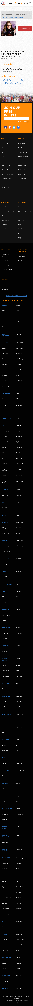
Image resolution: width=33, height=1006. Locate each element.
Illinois (5, 522)
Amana (18, 502)
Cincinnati (5, 763)
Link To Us (21, 229)
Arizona (5, 305)
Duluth (18, 627)
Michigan (5, 609)
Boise (17, 515)
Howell (18, 615)
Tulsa (3, 776)
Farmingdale (19, 701)
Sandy (4, 927)
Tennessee (6, 858)
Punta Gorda (19, 463)
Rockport (18, 908)
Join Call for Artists (7, 229)
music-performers (23, 156)
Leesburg (4, 447)
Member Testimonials (24, 211)
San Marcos (19, 914)
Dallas (3, 892)
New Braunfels (6, 908)
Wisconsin (6, 976)
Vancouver (19, 334)
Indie (3, 183)
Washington (6, 958)
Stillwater (4, 638)
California (6, 343)
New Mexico (6, 714)
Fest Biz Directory (7, 261)
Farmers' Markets (7, 178)
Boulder (4, 399)
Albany (18, 739)
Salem (17, 801)
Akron (17, 758)
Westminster (5, 602)
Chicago (4, 528)
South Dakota (5, 850)
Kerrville (4, 903)
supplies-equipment (24, 161)
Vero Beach (19, 476)
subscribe (22, 122)
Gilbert (18, 305)
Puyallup (18, 963)
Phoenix (18, 310)
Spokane (18, 968)
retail (20, 147)
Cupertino (5, 348)
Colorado (6, 393)
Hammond (19, 571)
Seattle (4, 968)
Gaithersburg (19, 597)
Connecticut (7, 418)
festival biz (5, 250)
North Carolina (5, 659)
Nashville (18, 869)
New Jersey (6, 696)
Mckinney (18, 903)
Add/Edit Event (6, 207)
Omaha (4, 689)
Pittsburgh (5, 819)
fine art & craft (22, 165)
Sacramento (5, 370)
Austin (17, 876)
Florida (5, 425)
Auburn (18, 958)
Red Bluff (4, 364)
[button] (15, 81)
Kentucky (5, 559)
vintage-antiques (23, 152)
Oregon (5, 796)
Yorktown (18, 950)
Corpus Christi (20, 887)
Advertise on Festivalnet (5, 255)
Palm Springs (19, 359)
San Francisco (20, 375)
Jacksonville (5, 442)
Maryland (5, 591)
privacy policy (12, 1003)
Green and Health (7, 165)
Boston (18, 584)
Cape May (19, 696)
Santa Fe (4, 720)
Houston (18, 898)
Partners (20, 224)
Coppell (4, 887)
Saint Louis (5, 651)
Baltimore (5, 597)
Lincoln (18, 683)
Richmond (19, 945)
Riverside (18, 364)
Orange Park (19, 458)
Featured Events (6, 187)
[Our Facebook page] (5, 127)
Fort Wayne (5, 546)
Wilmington (19, 676)
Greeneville (5, 863)
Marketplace (22, 138)
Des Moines (5, 508)
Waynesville (5, 676)
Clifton (4, 701)
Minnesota (6, 627)
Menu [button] (24, 28)
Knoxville (18, 863)
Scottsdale (19, 316)
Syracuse (18, 750)
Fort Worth (19, 892)
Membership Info (23, 207)
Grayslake (19, 528)
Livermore (5, 353)
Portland (4, 801)
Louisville (4, 564)
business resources (24, 170)
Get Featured (5, 220)
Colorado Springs (18, 399)
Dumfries (4, 939)
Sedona (4, 321)
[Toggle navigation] (30, 3)
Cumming (5, 495)
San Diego (5, 375)
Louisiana (5, 571)
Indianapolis (19, 546)
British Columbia (5, 335)
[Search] (27, 3)
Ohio (4, 758)
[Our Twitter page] (14, 127)
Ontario (5, 783)
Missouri (5, 646)
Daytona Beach (6, 431)
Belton (4, 881)
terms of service (9, 1000)
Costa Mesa (19, 343)
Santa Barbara (6, 386)
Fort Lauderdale (20, 431)
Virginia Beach (6, 950)
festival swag (22, 174)
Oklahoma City (20, 770)
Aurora (18, 393)
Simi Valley (19, 386)
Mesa (3, 310)
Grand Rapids (6, 615)
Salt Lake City (20, 921)
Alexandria (19, 934)
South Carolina (5, 836)
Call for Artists (6, 143)
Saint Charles (6, 533)
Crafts (3, 156)
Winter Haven (20, 481)
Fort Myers (5, 436)
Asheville (18, 658)
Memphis (4, 869)
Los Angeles (19, 353)
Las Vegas (19, 727)
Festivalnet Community (22, 250)
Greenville (5, 842)
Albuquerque (19, 714)
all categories (22, 178)
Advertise (4, 224)
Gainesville (19, 436)
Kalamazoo (5, 620)
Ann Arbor (19, 609)
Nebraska (5, 683)
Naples (18, 453)
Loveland (4, 411)
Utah (4, 921)
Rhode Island (4, 827)
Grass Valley (19, 348)
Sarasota (18, 469)
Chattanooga (19, 858)
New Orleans (5, 577)
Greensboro (5, 670)
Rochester (5, 750)
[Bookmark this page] (18, 127)
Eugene (18, 796)
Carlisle (18, 808)
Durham (18, 665)
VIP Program (5, 215)
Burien (4, 963)
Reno (3, 732)
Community (21, 256)
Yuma (3, 327)
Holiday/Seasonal (7, 170)
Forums (20, 260)
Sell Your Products (7, 269)
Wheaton (18, 533)
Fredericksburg (6, 898)
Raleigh (18, 670)
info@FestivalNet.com (16, 295)
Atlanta (18, 490)
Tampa (4, 476)
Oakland (4, 359)
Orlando (4, 463)
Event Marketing (6, 265)
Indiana (5, 540)
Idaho (4, 515)
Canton (18, 881)
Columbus (19, 763)
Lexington (19, 559)
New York (5, 739)
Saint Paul (19, 633)
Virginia (5, 934)
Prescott (4, 316)
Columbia (18, 835)
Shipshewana (6, 551)
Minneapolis (5, 633)
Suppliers (21, 220)
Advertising (5, 289)
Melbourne (19, 447)
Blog (19, 233)
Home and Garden (7, 174)
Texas (4, 876)
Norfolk (4, 945)
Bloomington (19, 522)
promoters (5, 202)
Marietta (18, 495)
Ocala (3, 458)
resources (22, 202)
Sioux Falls (19, 849)
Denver (4, 405)
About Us (4, 280)
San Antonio (5, 914)
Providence (19, 827)
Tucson (18, 321)
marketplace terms (21, 1000)
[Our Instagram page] (9, 127)
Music (3, 147)
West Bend (5, 981)
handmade (21, 143)
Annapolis (18, 591)
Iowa (4, 502)
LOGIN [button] (18, 3)
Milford (18, 418)
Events (4, 138)
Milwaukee (19, 976)
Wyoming (5, 988)
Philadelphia (19, 814)
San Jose (4, 381)
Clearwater (19, 425)
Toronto (4, 789)
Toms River (19, 707)
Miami (3, 453)
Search (4, 192)
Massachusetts (7, 584)
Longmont (19, 405)
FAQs (19, 238)
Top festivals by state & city (12, 300)
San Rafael (19, 381)
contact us (21, 1003)
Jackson (18, 988)
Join (19, 215)
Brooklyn (4, 745)
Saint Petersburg (5, 469)
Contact (20, 265)
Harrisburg (5, 814)
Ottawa (18, 783)
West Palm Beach (5, 482)
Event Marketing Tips (8, 211)
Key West (19, 442)
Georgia (5, 490)
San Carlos (19, 370)
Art (2, 152)
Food (3, 161)
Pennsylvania (7, 808)
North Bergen (6, 707)
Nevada (4, 727)
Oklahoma (6, 770)
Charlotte (4, 665)
